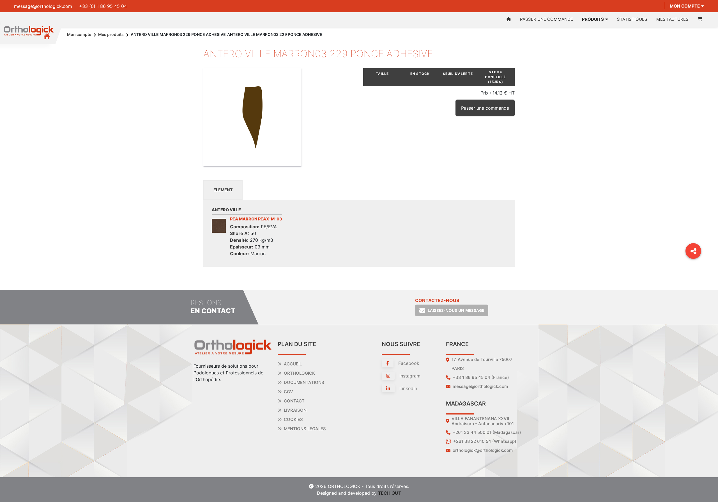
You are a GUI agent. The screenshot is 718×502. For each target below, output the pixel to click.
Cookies (293, 419)
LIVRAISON (295, 410)
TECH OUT (389, 493)
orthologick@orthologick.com (483, 450)
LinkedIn (407, 388)
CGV (288, 391)
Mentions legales (305, 428)
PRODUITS (593, 19)
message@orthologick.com (43, 6)
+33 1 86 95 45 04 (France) (481, 377)
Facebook (408, 363)
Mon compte (685, 6)
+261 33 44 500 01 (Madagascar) (487, 432)
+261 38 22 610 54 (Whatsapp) (484, 441)
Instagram (409, 376)
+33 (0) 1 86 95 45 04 (103, 6)
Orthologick (299, 373)
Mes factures (672, 19)
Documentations (304, 382)
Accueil (293, 364)
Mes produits (111, 34)
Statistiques (632, 19)
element (223, 189)
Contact (294, 401)
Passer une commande (546, 19)
